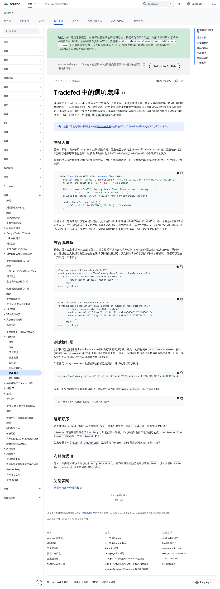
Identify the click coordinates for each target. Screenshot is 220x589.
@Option (86, 149)
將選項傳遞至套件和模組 (68, 487)
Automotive (118, 20)
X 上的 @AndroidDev (115, 543)
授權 (86, 582)
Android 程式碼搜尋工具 (58, 3)
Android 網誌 (111, 548)
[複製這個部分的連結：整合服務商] (76, 243)
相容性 (75, 20)
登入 (214, 3)
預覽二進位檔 (54, 553)
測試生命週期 (104, 126)
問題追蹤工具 (169, 563)
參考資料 (138, 20)
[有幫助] (176, 80)
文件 (30, 3)
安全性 (41, 20)
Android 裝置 (95, 20)
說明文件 (9, 13)
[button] (19, 51)
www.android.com (172, 548)
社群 (66, 582)
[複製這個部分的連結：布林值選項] (76, 457)
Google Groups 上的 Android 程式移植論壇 (126, 568)
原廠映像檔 (52, 558)
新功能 (7, 20)
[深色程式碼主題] (178, 173)
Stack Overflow (170, 558)
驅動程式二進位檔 (56, 563)
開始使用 (24, 20)
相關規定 (51, 543)
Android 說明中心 (171, 538)
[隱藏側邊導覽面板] (39, 583)
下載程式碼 (52, 548)
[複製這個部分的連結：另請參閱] (72, 481)
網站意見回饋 (108, 582)
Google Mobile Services (174, 553)
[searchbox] (21, 31)
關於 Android (54, 582)
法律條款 (76, 582)
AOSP (56, 80)
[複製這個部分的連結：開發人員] (72, 143)
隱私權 (95, 582)
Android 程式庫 (55, 538)
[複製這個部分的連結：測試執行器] (76, 343)
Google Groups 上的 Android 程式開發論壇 (126, 563)
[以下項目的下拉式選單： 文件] (36, 4)
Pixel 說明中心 (169, 543)
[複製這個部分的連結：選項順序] (72, 419)
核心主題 (58, 20)
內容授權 (87, 513)
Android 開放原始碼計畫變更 (77, 49)
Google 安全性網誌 (114, 553)
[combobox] (158, 4)
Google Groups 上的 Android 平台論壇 (124, 558)
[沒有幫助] (181, 80)
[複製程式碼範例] (182, 173)
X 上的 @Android (113, 538)
